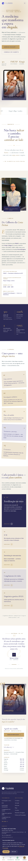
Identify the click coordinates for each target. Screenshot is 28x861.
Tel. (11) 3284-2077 (6, 835)
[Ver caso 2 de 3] (14, 664)
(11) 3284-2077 (9, 747)
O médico (17, 800)
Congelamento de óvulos (6, 810)
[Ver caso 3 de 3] (18, 664)
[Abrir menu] (24, 3)
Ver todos (5, 821)
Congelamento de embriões (6, 817)
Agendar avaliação (10, 47)
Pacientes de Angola (20, 812)
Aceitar (6, 851)
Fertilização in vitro (6, 800)
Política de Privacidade (20, 815)
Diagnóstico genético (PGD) (7, 814)
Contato (17, 810)
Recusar (14, 851)
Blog (16, 808)
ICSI (3, 803)
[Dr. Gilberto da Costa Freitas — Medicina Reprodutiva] (7, 3)
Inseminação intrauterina (5, 806)
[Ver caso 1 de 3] (9, 664)
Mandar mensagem (14, 734)
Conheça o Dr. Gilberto (11, 52)
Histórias (17, 805)
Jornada (17, 803)
